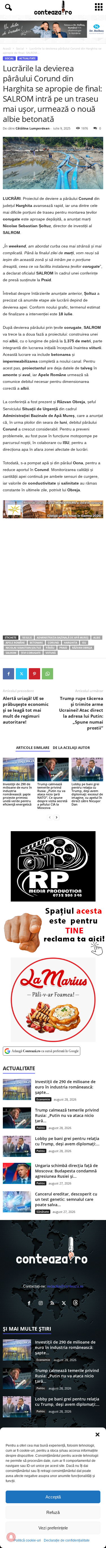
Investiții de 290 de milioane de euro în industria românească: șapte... (65, 1087)
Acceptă (53, 1497)
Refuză (53, 1512)
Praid (63, 648)
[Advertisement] (53, 577)
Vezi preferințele (53, 1527)
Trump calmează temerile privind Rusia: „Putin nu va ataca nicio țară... (67, 1115)
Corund (53, 642)
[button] (97, 1434)
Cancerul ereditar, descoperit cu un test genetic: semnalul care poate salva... (66, 1199)
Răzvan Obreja (82, 648)
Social (20, 48)
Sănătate (42, 1212)
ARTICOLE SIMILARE (32, 747)
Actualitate (27, 58)
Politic (40, 1128)
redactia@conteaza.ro (65, 1286)
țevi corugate (31, 653)
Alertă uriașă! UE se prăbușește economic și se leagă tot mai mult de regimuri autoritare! (26, 710)
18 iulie (27, 637)
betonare (36, 642)
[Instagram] (42, 1304)
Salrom (11, 653)
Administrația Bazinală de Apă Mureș (62, 637)
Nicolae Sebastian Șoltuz (23, 648)
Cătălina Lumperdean (32, 128)
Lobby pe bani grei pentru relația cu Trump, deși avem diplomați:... (67, 1141)
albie (96, 637)
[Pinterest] (34, 673)
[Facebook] (8, 673)
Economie (43, 1099)
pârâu (50, 648)
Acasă (7, 48)
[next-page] (56, 817)
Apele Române (15, 642)
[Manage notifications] (11, 1537)
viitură (51, 653)
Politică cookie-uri (27, 1540)
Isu (84, 642)
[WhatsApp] (47, 673)
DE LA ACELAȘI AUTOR (71, 747)
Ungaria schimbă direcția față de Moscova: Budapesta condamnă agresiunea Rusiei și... (66, 1171)
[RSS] (53, 1304)
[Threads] (76, 1304)
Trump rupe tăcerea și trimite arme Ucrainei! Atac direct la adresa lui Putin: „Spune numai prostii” (81, 713)
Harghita (70, 642)
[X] (21, 673)
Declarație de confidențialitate (67, 1540)
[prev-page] (50, 817)
